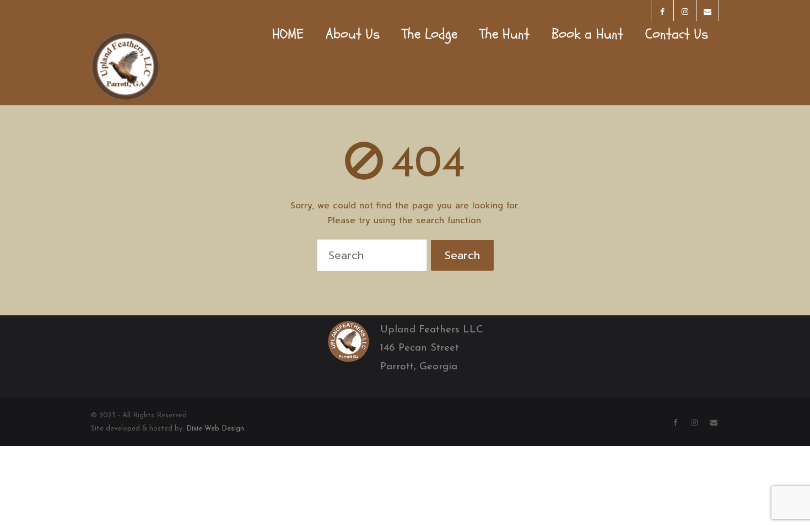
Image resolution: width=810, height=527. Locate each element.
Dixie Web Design (215, 428)
